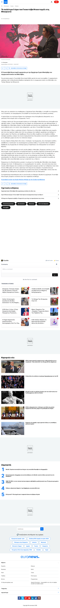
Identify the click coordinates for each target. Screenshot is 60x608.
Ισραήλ (28, 546)
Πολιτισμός (6, 6)
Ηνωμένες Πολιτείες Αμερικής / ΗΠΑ (22, 549)
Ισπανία (34, 542)
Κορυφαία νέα (7, 357)
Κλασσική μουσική (8, 203)
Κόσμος (33, 566)
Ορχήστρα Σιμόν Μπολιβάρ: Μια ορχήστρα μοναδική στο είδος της (18, 191)
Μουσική (31, 203)
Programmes (34, 579)
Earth (32, 569)
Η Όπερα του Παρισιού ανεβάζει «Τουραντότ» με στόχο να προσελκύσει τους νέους (22, 198)
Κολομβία (6, 207)
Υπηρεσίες (4, 588)
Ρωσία (36, 546)
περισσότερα (4, 592)
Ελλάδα (38, 549)
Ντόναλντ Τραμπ (17, 546)
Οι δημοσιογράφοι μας (7, 582)
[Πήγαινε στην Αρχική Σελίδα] (6, 2)
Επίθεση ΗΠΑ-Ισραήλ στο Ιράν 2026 (39, 538)
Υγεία (32, 572)
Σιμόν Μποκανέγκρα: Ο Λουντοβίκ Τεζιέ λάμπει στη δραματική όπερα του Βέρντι (22, 194)
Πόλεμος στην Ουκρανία (21, 542)
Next (2, 572)
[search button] (41, 528)
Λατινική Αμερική (43, 203)
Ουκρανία (45, 546)
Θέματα (3, 562)
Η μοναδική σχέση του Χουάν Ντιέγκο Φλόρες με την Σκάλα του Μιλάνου (23, 179)
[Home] (1, 6)
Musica (16, 6)
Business (3, 569)
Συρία (46, 549)
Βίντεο (3, 579)
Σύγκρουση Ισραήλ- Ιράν (18, 538)
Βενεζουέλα (21, 203)
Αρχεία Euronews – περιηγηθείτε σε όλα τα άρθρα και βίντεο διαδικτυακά (44, 583)
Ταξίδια (3, 575)
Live (56, 1)
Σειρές (12, 6)
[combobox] (30, 528)
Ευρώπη (3, 566)
